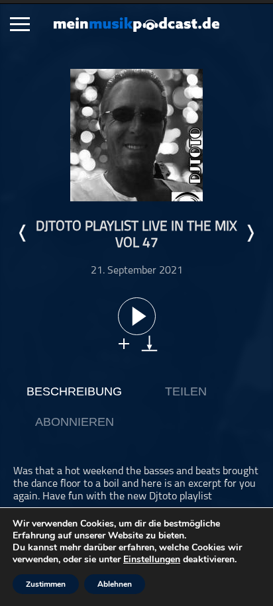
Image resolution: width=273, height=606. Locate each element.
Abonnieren (74, 422)
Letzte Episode (23, 233)
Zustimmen (46, 584)
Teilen (186, 391)
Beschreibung (74, 391)
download (149, 343)
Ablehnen (114, 584)
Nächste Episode (250, 233)
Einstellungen (151, 560)
